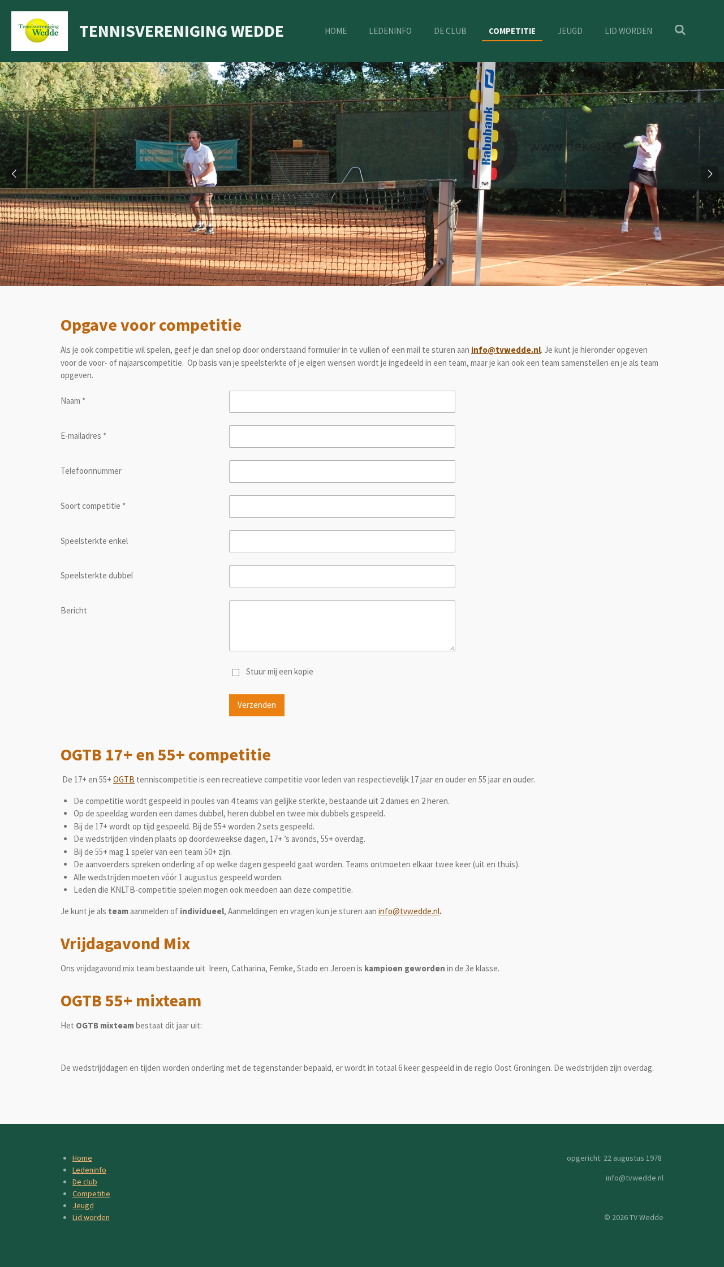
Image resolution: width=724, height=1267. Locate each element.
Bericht (74, 610)
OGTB (124, 779)
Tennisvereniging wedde (181, 30)
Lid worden (91, 1217)
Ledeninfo (89, 1170)
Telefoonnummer (91, 470)
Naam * (73, 400)
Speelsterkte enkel (94, 540)
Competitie (91, 1193)
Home (82, 1158)
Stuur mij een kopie (279, 671)
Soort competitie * (93, 505)
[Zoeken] (680, 30)
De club (84, 1182)
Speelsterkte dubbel (97, 575)
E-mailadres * (83, 435)
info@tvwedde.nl (408, 911)
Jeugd (83, 1205)
